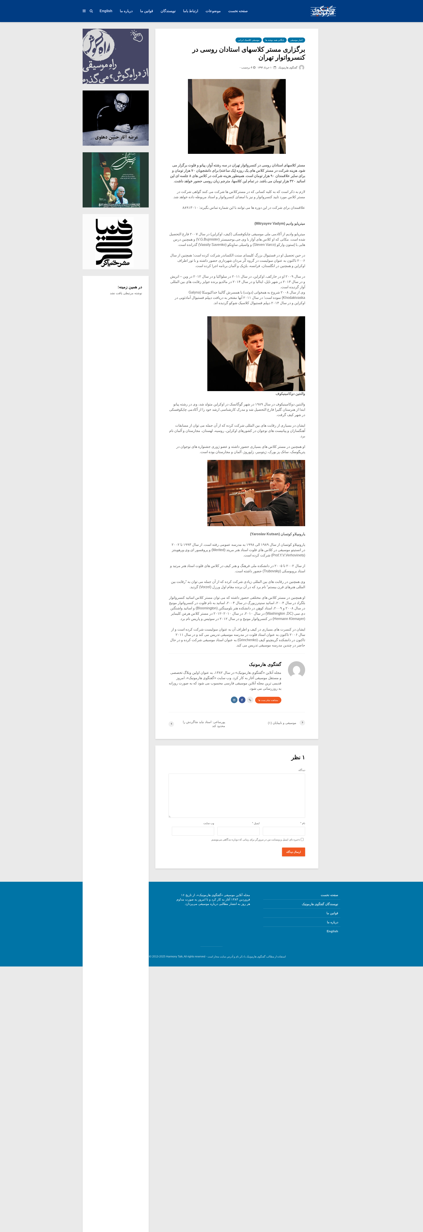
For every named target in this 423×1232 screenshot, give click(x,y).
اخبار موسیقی (296, 40)
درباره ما (126, 11)
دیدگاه (302, 770)
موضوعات (213, 11)
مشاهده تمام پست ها (268, 700)
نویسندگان (168, 11)
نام (302, 823)
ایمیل (256, 823)
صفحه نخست (238, 11)
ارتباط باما (190, 11)
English (106, 11)
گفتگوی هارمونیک (288, 67)
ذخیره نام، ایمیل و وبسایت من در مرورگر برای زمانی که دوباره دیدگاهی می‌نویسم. (255, 839)
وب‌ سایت (208, 823)
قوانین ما (146, 11)
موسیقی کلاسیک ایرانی (248, 40)
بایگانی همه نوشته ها (274, 40)
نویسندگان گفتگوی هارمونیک (320, 904)
